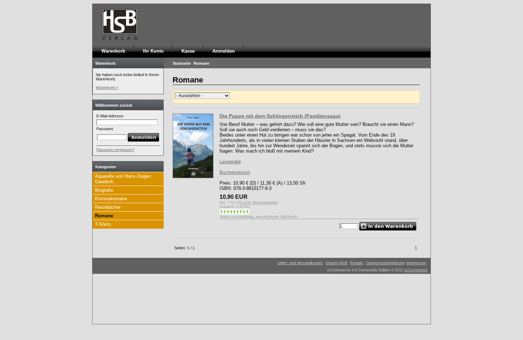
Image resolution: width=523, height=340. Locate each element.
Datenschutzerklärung (385, 263)
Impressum (416, 263)
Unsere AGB (336, 263)
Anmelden (223, 51)
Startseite (182, 63)
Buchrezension (235, 172)
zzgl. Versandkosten (260, 202)
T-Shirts (103, 224)
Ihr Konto (153, 51)
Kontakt (356, 263)
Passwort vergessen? (115, 150)
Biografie (104, 190)
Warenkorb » (107, 87)
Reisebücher (108, 207)
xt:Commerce (416, 270)
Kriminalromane (111, 198)
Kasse (188, 51)
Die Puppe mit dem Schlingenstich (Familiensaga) (280, 116)
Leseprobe (230, 161)
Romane (104, 215)
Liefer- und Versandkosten (300, 263)
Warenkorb (113, 51)
